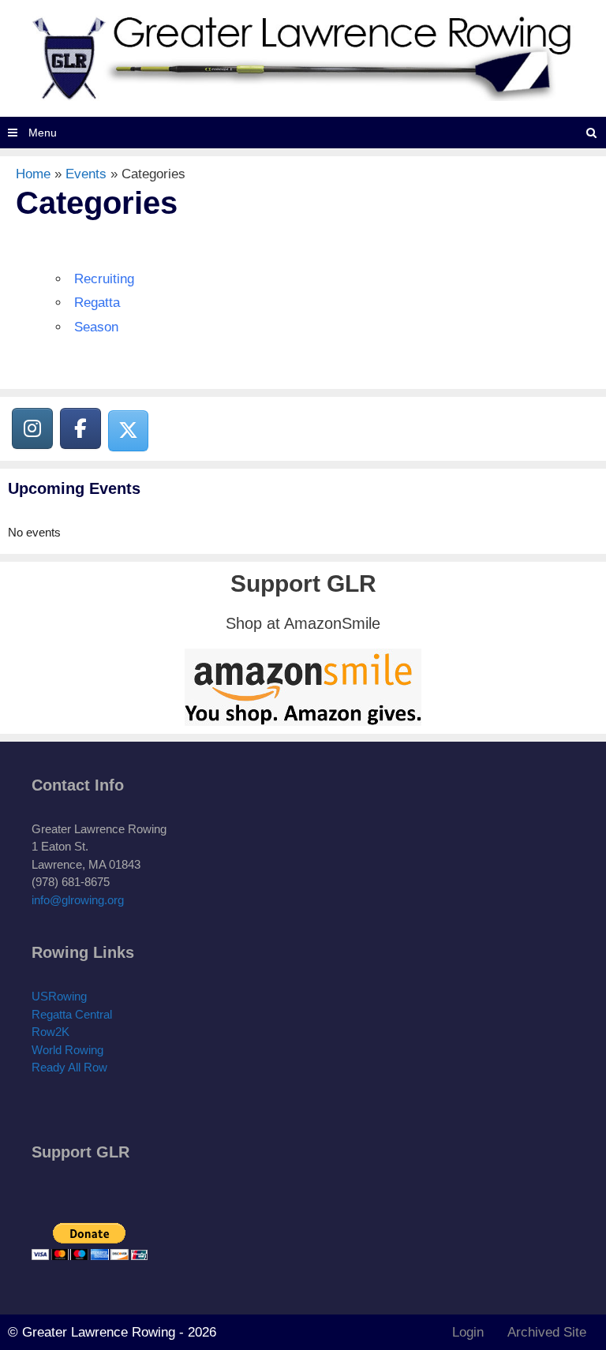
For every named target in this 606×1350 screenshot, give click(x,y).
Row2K (50, 1031)
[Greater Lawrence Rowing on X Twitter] (128, 430)
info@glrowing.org (78, 900)
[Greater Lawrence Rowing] (303, 57)
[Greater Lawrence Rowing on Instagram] (32, 428)
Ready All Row (69, 1067)
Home (33, 173)
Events (86, 173)
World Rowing (67, 1049)
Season (96, 327)
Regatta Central (72, 1014)
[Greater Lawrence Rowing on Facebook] (80, 428)
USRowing (59, 996)
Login (468, 1332)
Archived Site (546, 1332)
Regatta (97, 302)
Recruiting (104, 278)
